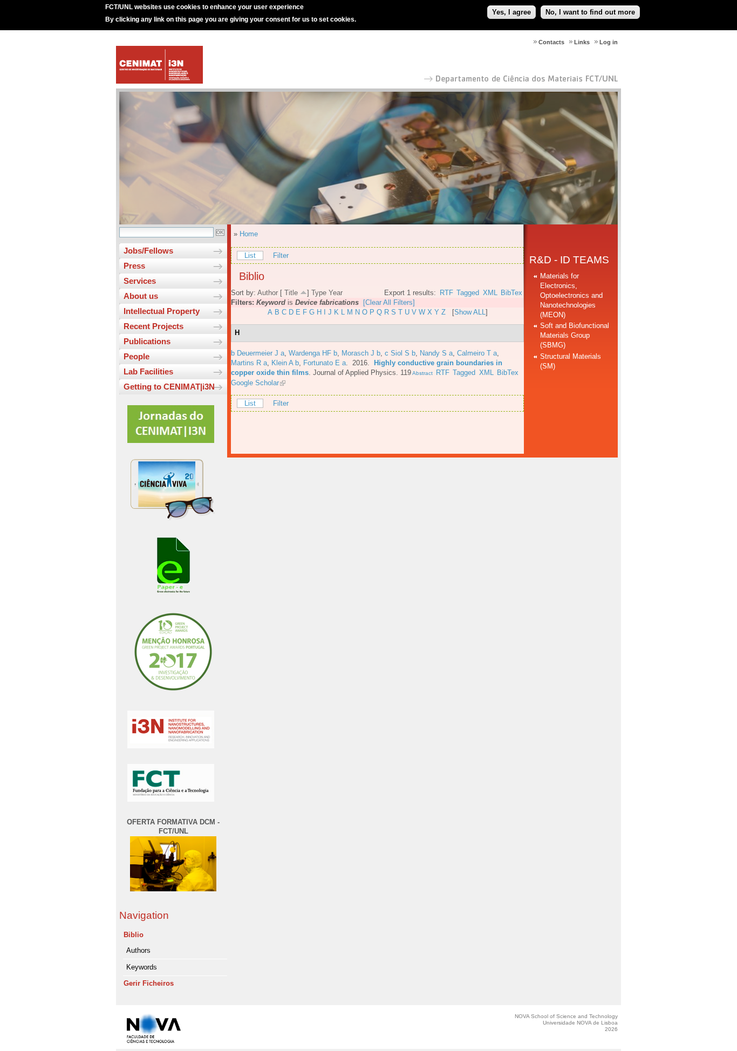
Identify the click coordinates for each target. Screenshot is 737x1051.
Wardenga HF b (313, 353)
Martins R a (249, 363)
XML (490, 293)
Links (582, 42)
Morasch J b (361, 353)
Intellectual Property (162, 311)
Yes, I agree (511, 12)
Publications (147, 341)
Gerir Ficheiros (149, 983)
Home (249, 234)
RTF (446, 293)
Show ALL (470, 312)
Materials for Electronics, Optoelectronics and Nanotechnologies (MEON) (571, 295)
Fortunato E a (324, 363)
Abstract (422, 373)
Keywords (141, 967)
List (250, 255)
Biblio (134, 935)
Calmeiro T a (477, 353)
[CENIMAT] (159, 81)
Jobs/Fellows (148, 250)
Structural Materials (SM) (570, 361)
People (136, 356)
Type (318, 293)
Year (336, 293)
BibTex (511, 293)
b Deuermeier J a (257, 353)
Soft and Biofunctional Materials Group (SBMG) (574, 335)
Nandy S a (436, 353)
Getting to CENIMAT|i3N (169, 386)
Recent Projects (153, 326)
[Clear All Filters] (389, 302)
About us (141, 296)
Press (134, 265)
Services (140, 280)
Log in (608, 42)
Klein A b (285, 363)
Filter (281, 255)
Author (267, 293)
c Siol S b (400, 353)
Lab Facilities (148, 371)
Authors (138, 950)
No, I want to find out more (590, 12)
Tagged (467, 293)
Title (291, 293)
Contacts (551, 42)
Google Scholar (255, 383)
